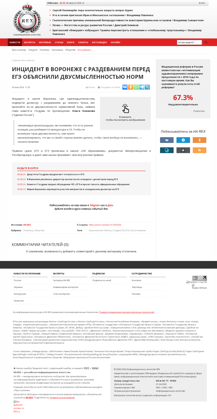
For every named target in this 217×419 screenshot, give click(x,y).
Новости (14, 42)
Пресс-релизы (19, 49)
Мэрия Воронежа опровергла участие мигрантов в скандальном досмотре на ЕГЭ (73, 189)
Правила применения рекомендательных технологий (126, 312)
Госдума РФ (118, 230)
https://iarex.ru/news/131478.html (105, 224)
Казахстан (19, 300)
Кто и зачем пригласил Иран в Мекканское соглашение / (103, 15)
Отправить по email (110, 87)
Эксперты (29, 42)
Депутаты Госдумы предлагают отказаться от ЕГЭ (55, 174)
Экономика (57, 49)
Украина (18, 287)
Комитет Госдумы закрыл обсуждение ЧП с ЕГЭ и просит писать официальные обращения (78, 184)
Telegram (32, 49)
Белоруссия (20, 293)
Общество (70, 49)
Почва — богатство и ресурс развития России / (96, 25)
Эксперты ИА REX (61, 280)
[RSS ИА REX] (199, 150)
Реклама (136, 293)
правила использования (62, 397)
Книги (70, 42)
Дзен (110, 205)
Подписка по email (102, 280)
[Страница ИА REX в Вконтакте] (167, 140)
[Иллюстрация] (126, 113)
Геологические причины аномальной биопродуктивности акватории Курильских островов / (128, 20)
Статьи (59, 42)
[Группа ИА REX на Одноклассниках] (199, 140)
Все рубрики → (85, 49)
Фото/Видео (99, 42)
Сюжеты (83, 42)
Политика (44, 49)
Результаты (199, 111)
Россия (17, 280)
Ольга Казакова (138, 230)
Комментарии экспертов (65, 287)
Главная (16, 60)
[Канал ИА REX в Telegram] (183, 140)
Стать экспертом (61, 293)
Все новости (28, 60)
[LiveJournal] (167, 150)
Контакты (136, 280)
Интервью (45, 42)
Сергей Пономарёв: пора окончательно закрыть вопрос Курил (93, 10)
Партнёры (137, 287)
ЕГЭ (127, 230)
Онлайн (115, 42)
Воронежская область (100, 230)
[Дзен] (183, 150)
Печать (91, 87)
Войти (202, 3)
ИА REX (27, 224)
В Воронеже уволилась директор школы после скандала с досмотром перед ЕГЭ (72, 179)
